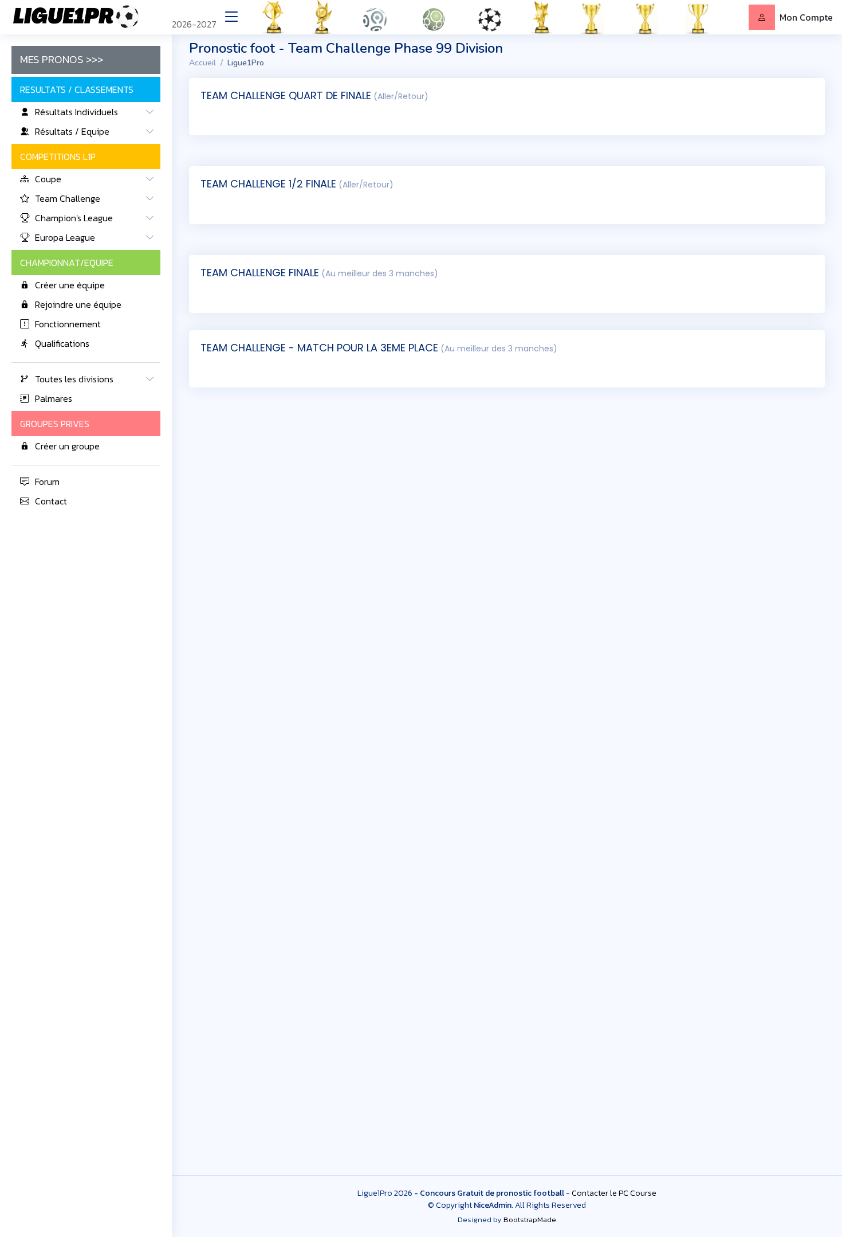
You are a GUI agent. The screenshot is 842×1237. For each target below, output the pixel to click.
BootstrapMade (529, 1219)
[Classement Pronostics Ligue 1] (379, 17)
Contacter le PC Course (614, 1193)
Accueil (202, 62)
